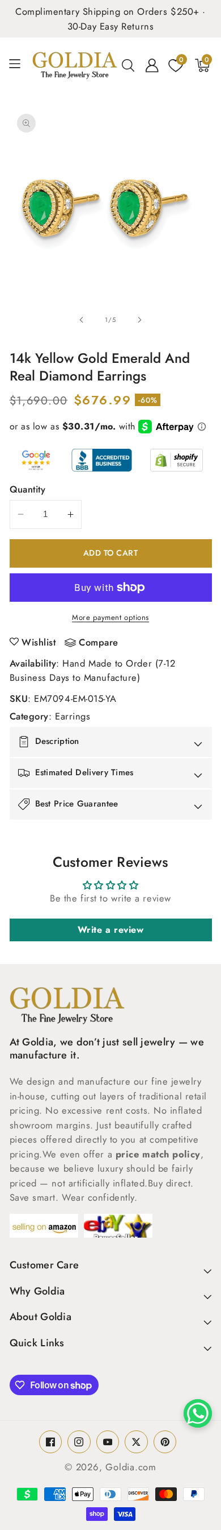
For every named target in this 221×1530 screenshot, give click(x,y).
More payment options (110, 617)
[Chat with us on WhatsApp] (198, 1413)
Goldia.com (130, 1467)
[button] (18, 65)
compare (98, 642)
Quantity (28, 489)
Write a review (111, 929)
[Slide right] (139, 319)
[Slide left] (81, 319)
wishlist (39, 642)
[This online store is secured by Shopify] (176, 460)
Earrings (72, 716)
